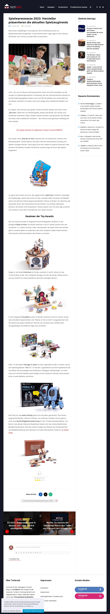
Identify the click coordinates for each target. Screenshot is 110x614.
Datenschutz (44, 592)
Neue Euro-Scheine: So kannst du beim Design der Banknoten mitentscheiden (92, 129)
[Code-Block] (33, 553)
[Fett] (16, 553)
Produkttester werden (78, 7)
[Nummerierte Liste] (26, 553)
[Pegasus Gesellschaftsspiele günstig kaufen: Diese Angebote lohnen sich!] (81, 79)
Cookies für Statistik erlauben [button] (33, 611)
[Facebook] (97, 7)
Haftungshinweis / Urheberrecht (51, 596)
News (42, 7)
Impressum (44, 588)
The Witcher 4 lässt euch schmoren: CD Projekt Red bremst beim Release (93, 58)
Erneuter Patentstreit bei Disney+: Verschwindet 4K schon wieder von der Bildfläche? (95, 32)
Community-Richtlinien (48, 601)
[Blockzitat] (31, 553)
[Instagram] (100, 7)
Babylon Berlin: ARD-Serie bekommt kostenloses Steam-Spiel (91, 148)
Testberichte (63, 7)
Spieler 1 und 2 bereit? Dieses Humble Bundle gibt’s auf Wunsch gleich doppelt (95, 70)
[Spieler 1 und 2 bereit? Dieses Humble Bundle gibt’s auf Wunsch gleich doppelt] (81, 67)
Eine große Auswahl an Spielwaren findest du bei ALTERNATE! (39, 130)
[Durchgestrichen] (24, 553)
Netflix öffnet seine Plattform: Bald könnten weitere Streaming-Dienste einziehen (95, 46)
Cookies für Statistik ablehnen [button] (12, 611)
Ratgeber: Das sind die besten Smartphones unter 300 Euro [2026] (91, 138)
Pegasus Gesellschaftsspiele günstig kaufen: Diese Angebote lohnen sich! (94, 82)
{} (38, 552)
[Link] (36, 553)
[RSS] (103, 7)
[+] (40, 552)
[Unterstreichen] (21, 553)
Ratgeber (51, 7)
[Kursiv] (19, 553)
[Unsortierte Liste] (28, 553)
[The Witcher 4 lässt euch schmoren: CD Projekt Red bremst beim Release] (81, 54)
